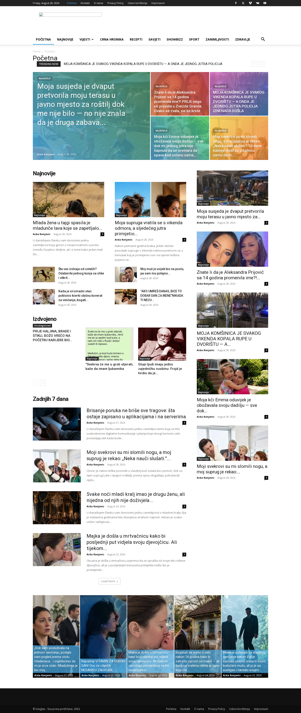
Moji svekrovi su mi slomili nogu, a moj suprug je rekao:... (232, 469)
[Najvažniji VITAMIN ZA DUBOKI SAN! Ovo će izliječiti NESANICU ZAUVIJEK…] (103, 636)
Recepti (136, 39)
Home (37, 51)
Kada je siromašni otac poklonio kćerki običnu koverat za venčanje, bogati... (80, 295)
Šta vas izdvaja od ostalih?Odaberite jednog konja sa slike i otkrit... (81, 273)
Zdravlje (242, 39)
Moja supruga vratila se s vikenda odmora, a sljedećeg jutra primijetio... (148, 228)
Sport (194, 39)
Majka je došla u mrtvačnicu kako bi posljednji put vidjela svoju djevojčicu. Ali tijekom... (132, 542)
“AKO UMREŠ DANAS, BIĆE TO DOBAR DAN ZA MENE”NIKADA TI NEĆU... (161, 295)
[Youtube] (265, 3)
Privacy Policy (115, 3)
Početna (71, 3)
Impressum (158, 3)
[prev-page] (35, 382)
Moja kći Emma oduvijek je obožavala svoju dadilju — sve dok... (227, 405)
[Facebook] (235, 3)
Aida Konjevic (46, 154)
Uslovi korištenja (137, 3)
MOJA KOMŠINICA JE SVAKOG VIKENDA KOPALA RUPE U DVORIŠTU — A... (229, 339)
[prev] (254, 64)
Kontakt (85, 3)
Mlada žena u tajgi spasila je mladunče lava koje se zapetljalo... (67, 225)
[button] (263, 40)
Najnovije (65, 39)
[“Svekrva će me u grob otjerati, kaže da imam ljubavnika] (109, 344)
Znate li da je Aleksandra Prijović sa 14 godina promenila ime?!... (230, 275)
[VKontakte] (257, 3)
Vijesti (85, 39)
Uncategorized (42, 325)
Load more (108, 581)
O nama (98, 3)
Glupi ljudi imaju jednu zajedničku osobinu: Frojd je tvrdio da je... (160, 368)
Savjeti (154, 39)
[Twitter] (243, 3)
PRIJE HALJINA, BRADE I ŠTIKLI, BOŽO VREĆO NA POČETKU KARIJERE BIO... (52, 335)
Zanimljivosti (217, 39)
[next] (261, 64)
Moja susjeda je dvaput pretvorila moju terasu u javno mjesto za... (230, 214)
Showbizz (175, 39)
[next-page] (42, 382)
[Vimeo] (250, 3)
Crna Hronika (112, 39)
